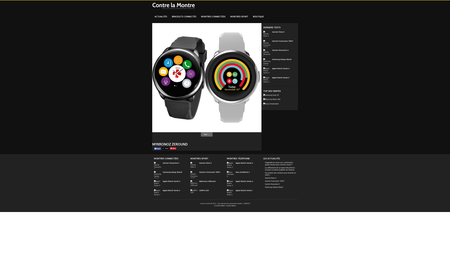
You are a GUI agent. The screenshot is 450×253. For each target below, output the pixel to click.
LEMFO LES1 (204, 190)
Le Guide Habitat (219, 205)
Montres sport (239, 16)
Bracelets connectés (184, 16)
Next (207, 134)
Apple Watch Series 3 (280, 78)
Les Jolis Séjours (231, 205)
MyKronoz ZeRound (207, 181)
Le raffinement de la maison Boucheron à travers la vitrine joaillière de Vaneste (280, 169)
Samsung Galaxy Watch (282, 59)
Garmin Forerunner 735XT (282, 41)
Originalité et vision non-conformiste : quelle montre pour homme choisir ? (279, 164)
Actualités (161, 16)
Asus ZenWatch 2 (242, 172)
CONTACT (246, 203)
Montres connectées (213, 16)
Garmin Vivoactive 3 (280, 50)
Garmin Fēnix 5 (278, 32)
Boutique (258, 16)
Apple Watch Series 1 (244, 190)
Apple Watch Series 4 (281, 68)
